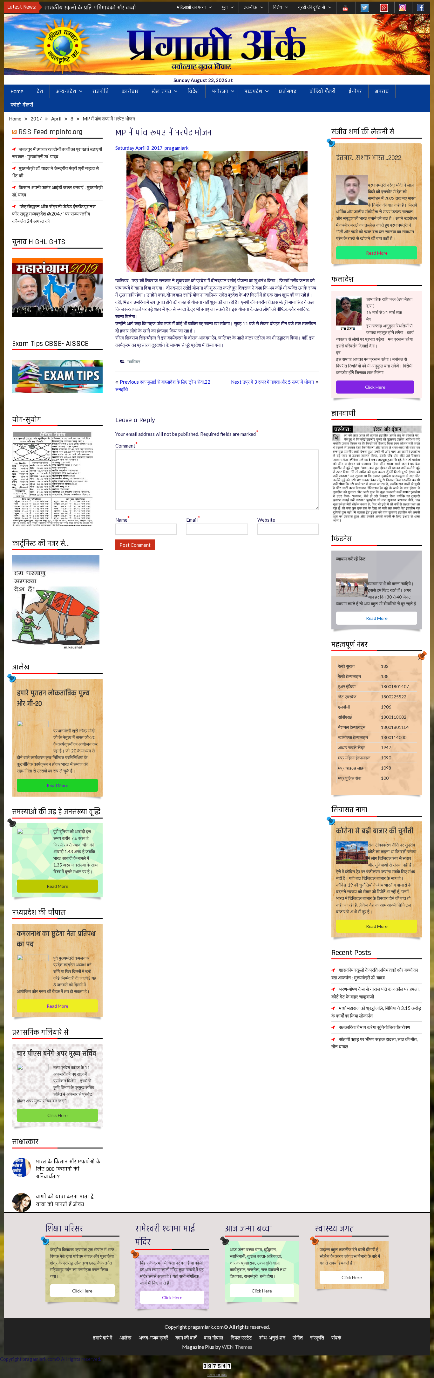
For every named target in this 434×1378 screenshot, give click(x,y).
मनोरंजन (220, 91)
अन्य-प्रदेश (66, 91)
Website (266, 520)
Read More (377, 253)
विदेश (193, 91)
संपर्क (336, 1337)
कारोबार (130, 91)
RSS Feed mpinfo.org (50, 132)
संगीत (298, 1337)
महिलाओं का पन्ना (191, 7)
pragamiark (176, 148)
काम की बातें (186, 1337)
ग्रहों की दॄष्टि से (311, 7)
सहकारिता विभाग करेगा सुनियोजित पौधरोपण (374, 1027)
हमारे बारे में (102, 1337)
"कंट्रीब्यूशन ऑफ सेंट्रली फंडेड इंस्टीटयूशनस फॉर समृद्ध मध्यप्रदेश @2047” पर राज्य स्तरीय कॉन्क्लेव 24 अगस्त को (54, 213)
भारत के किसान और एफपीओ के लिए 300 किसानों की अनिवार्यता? (68, 1169)
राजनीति (100, 91)
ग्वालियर (133, 361)
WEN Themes (237, 1347)
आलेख (125, 1337)
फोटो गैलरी (21, 105)
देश (40, 91)
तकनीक (250, 7)
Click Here (375, 387)
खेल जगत (161, 91)
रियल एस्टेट (241, 1337)
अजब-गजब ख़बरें (153, 1337)
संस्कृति (317, 1337)
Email (193, 519)
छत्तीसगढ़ (287, 91)
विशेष (277, 7)
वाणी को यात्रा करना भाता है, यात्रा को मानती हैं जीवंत (65, 1200)
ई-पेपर (355, 91)
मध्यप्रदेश (253, 91)
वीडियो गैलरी (322, 91)
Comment (126, 445)
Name (122, 519)
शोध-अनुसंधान (272, 1337)
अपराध (382, 91)
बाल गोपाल (213, 1337)
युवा (224, 7)
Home (17, 91)
